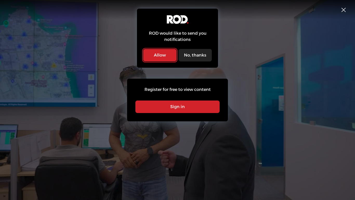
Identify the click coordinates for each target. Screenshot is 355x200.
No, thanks (195, 55)
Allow (160, 55)
